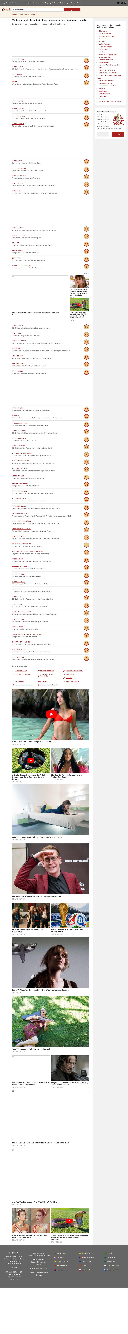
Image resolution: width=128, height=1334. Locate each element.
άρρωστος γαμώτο (113, 1270)
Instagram (42, 1262)
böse (100, 67)
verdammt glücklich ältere (74, 671)
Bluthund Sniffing (104, 57)
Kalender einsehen (105, 47)
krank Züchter (18, 59)
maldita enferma (62, 1261)
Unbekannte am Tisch (106, 81)
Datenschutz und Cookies (39, 1268)
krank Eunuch (18, 123)
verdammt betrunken (47, 671)
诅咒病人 (85, 1266)
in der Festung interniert (107, 70)
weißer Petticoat (104, 44)
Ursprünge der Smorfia (52, 3)
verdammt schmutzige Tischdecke (47, 675)
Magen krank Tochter (73, 681)
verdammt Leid (18, 476)
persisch (102, 88)
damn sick (60, 1257)
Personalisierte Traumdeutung (23, 14)
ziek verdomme (62, 1270)
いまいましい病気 (113, 1266)
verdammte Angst (21, 671)
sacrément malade (88, 1257)
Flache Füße (103, 49)
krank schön (70, 674)
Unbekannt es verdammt (23, 674)
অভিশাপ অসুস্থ (111, 1261)
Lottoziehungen (65, 3)
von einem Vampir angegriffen (109, 65)
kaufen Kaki (103, 96)
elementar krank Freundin (23, 685)
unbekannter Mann (105, 83)
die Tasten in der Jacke (107, 36)
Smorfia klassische (38, 3)
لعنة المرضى (111, 1257)
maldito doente (62, 1266)
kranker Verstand (19, 235)
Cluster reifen (103, 39)
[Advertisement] (50, 41)
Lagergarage (103, 91)
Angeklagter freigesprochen (108, 54)
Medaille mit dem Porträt (107, 73)
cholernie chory (87, 1270)
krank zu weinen (19, 341)
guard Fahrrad (104, 62)
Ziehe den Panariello (77, 3)
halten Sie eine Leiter (106, 60)
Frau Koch (102, 41)
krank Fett (43, 681)
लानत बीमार (110, 1253)
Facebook (34, 1262)
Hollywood (102, 99)
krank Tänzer (19, 681)
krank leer (69, 678)
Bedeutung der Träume (24, 3)
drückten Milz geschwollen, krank (26, 634)
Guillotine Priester (105, 34)
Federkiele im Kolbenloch (107, 86)
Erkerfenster (103, 31)
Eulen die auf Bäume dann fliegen (110, 101)
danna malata (61, 1253)
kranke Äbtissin (18, 581)
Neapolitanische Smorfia (9, 3)
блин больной (86, 1261)
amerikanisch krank (20, 423)
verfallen (102, 52)
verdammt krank (87, 1253)
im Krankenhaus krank (21, 528)
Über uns (14, 1268)
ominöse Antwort (104, 94)
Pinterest (39, 1264)
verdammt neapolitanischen (49, 685)
